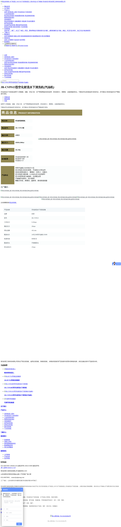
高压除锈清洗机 (30, 15)
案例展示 (7, 34)
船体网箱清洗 (37, 36)
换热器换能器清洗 (26, 36)
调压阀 (24, 21)
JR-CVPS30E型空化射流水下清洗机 (15, 387)
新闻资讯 (7, 38)
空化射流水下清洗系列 (25, 12)
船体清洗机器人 (9, 372)
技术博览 (22, 40)
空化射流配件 (31, 21)
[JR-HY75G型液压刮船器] (12, 376)
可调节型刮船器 (9, 402)
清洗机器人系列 (12, 12)
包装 (5, 101)
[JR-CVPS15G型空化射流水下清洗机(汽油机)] (18, 391)
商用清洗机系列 (9, 17)
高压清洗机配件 (9, 21)
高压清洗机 (12, 202)
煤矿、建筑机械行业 (51, 30)
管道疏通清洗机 (19, 15)
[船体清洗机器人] (10, 369)
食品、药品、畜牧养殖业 (28, 30)
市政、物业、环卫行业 (65, 30)
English (25, 45)
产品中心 (7, 10)
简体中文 (14, 45)
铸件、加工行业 (78, 30)
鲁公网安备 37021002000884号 (61, 516)
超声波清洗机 (8, 23)
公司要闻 (10, 40)
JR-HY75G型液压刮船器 (12, 380)
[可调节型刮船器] (10, 399)
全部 (5, 12)
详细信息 (7, 97)
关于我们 (7, 8)
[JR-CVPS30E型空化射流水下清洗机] (16, 384)
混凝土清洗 (17, 36)
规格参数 (7, 99)
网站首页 (7, 6)
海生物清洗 (86, 30)
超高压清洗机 (8, 27)
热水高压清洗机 (9, 15)
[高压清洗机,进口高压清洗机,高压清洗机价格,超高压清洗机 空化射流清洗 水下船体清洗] (6, 255)
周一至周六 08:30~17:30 (8, 467)
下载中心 (7, 32)
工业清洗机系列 (9, 14)
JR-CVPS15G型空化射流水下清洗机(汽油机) (18, 395)
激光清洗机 (16, 27)
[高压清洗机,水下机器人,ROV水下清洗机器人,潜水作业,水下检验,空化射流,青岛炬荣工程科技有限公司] (60, 2)
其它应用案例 (45, 36)
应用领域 (7, 28)
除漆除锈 (10, 36)
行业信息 (16, 40)
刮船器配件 (18, 21)
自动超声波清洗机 (10, 25)
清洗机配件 (7, 19)
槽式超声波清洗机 (21, 25)
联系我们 (7, 41)
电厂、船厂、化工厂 (13, 30)
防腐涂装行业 (40, 30)
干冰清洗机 (24, 27)
